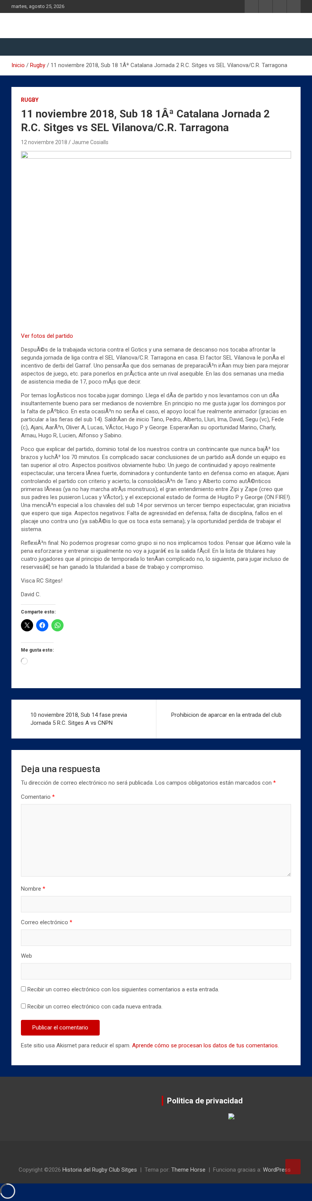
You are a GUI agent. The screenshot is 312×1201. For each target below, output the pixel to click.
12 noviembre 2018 (44, 142)
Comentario (38, 796)
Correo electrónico (46, 922)
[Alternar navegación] (20, 47)
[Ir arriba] (293, 1166)
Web (26, 955)
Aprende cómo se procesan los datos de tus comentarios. (205, 1045)
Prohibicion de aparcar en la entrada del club (226, 714)
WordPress (277, 1169)
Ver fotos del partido (47, 335)
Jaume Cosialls (90, 142)
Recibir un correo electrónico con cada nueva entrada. (94, 1006)
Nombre (33, 888)
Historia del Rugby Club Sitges (99, 1169)
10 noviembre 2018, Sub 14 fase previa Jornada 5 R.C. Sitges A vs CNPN (78, 718)
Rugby (29, 100)
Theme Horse (188, 1169)
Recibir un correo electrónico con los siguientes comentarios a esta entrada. (123, 989)
